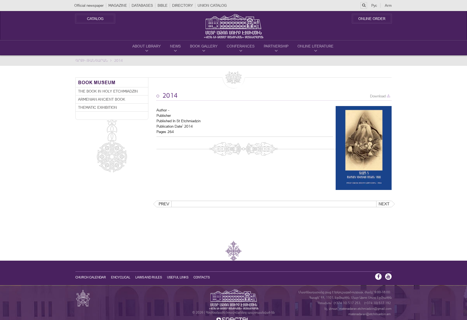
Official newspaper (89, 5)
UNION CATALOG (212, 5)
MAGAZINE (117, 5)
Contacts (202, 277)
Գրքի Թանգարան (91, 60)
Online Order (371, 18)
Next (384, 203)
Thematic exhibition (97, 107)
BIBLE (163, 5)
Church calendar (90, 277)
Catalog (95, 18)
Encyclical (120, 277)
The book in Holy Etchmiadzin (108, 91)
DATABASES (142, 5)
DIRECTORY (182, 5)
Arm (388, 5)
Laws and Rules (148, 277)
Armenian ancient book (101, 99)
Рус (374, 5)
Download (378, 96)
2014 (118, 60)
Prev (164, 203)
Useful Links (177, 277)
